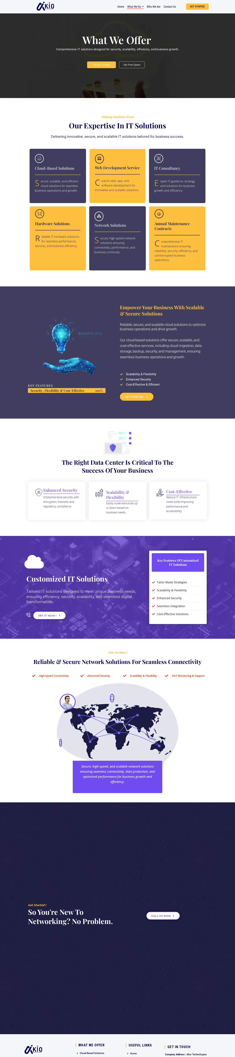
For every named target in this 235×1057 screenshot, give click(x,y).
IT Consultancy (167, 168)
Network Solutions (110, 225)
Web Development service (117, 167)
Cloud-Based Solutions (54, 168)
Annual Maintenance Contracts (172, 226)
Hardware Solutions (52, 223)
